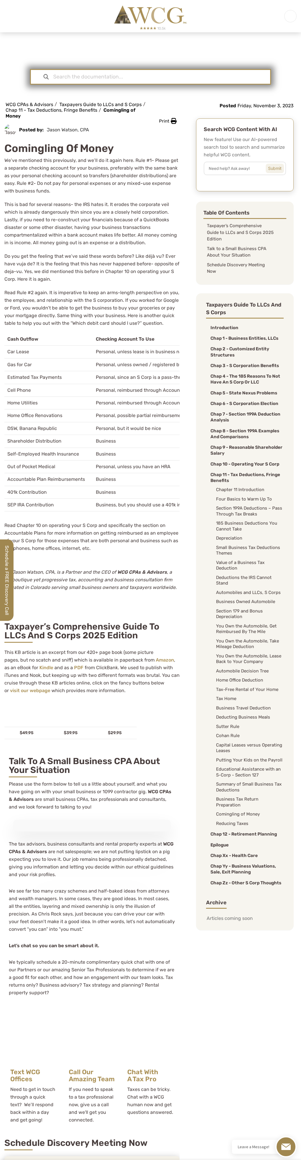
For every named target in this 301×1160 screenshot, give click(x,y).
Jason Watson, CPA (68, 130)
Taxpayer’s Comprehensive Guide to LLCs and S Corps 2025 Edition (240, 232)
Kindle (46, 667)
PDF (78, 667)
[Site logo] (150, 16)
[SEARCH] (279, 167)
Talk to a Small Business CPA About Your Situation (236, 252)
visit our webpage (30, 690)
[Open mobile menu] (290, 16)
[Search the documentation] (46, 77)
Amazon (165, 660)
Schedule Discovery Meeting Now (236, 268)
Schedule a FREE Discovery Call (7, 580)
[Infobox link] (33, 1067)
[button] (168, 121)
